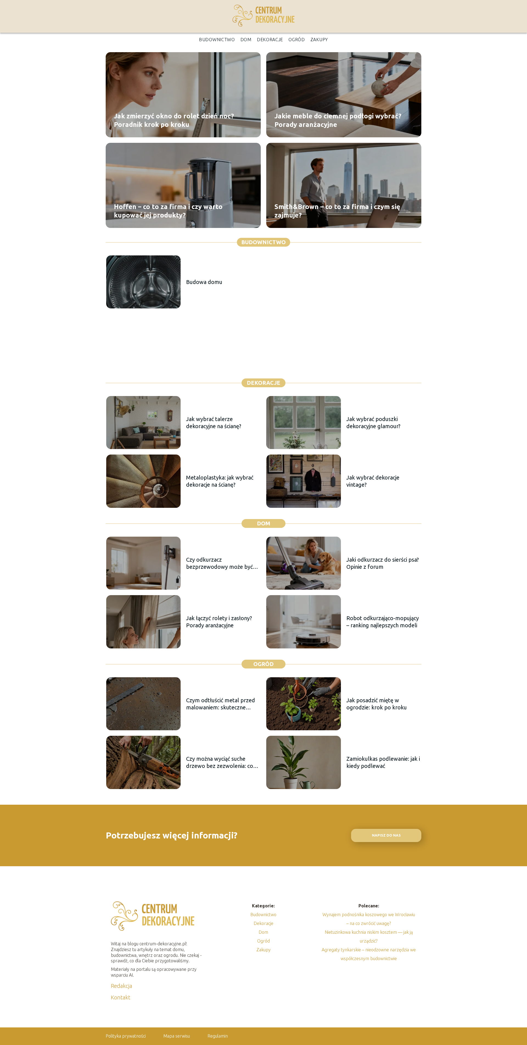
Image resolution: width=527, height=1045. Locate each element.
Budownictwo (217, 39)
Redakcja (121, 986)
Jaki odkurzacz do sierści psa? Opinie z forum (382, 563)
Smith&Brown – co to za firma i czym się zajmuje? (337, 211)
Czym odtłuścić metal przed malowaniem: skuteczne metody (220, 704)
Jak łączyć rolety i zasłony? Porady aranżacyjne (219, 621)
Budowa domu (204, 282)
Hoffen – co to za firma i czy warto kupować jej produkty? (168, 211)
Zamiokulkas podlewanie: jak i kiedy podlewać (383, 762)
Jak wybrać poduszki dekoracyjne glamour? (373, 422)
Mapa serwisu (176, 1035)
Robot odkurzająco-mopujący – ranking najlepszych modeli (382, 621)
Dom (245, 39)
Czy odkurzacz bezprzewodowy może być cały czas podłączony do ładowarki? (219, 563)
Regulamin (218, 1035)
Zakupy (319, 39)
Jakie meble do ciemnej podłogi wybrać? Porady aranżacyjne (337, 120)
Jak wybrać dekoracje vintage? (372, 481)
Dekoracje (270, 39)
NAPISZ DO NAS (386, 835)
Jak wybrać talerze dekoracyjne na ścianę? (213, 422)
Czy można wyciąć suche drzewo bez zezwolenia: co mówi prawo (219, 763)
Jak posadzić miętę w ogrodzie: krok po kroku (376, 703)
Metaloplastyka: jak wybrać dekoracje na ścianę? (219, 481)
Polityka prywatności (126, 1035)
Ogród (296, 39)
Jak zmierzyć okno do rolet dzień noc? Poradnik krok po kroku (174, 120)
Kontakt (120, 997)
